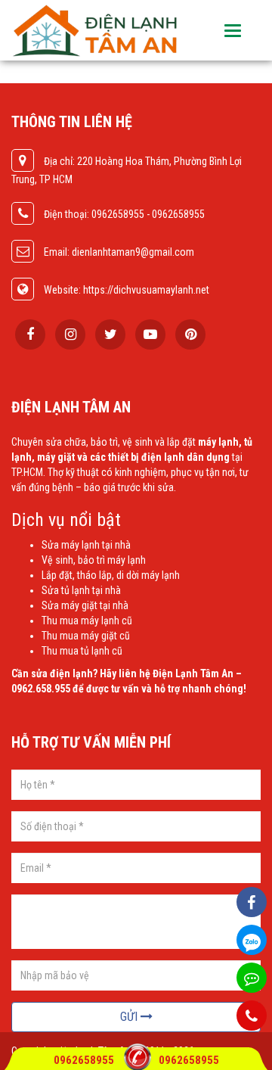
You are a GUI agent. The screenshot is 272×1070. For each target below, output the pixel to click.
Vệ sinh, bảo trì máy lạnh (94, 560)
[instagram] (70, 334)
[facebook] (30, 334)
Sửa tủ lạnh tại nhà (81, 590)
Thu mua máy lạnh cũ (87, 620)
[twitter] (110, 334)
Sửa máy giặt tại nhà (85, 605)
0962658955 (85, 1060)
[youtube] (150, 334)
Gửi (130, 1016)
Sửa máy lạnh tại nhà (86, 545)
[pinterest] (190, 334)
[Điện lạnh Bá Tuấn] (96, 30)
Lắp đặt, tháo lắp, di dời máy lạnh (111, 575)
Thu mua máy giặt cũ (86, 636)
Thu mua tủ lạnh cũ (82, 651)
